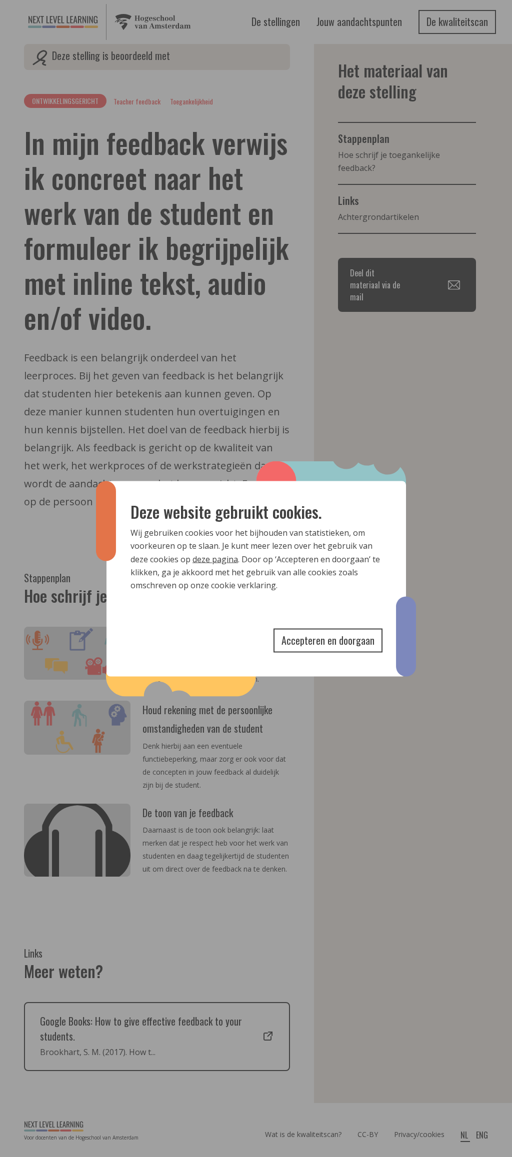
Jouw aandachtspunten (359, 21)
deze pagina (215, 558)
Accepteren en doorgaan (328, 639)
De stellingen (276, 21)
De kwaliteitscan (457, 21)
